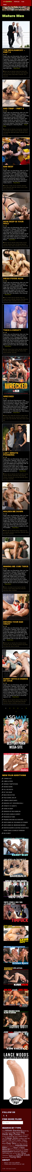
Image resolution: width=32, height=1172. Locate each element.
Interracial (24, 475)
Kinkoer (4, 187)
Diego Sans (22, 297)
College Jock (22, 530)
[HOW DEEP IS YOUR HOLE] (16, 206)
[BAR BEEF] (16, 151)
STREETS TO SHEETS (10, 806)
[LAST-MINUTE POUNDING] (16, 437)
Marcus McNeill (11, 350)
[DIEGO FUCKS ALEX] (16, 263)
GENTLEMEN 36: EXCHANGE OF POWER (16, 822)
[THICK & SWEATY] (16, 316)
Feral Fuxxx (18, 415)
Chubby (5, 349)
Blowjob (27, 1134)
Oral (16, 1150)
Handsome (18, 72)
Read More (17, 68)
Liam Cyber (17, 477)
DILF (26, 71)
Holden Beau (15, 475)
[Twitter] (3, 1115)
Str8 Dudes (5, 1153)
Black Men (22, 474)
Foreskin (5, 72)
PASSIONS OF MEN (9, 817)
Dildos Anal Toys (16, 1141)
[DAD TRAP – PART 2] (16, 93)
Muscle (10, 74)
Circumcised (10, 587)
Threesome (5, 1155)
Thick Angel (14, 352)
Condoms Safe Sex (24, 1138)
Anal (3, 1131)
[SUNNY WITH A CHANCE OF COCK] (16, 663)
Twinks (10, 1155)
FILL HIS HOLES (8, 789)
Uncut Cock (5, 76)
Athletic (5, 71)
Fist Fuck (26, 415)
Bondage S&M (5, 1136)
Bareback (18, 1130)
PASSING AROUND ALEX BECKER (13, 819)
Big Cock (9, 71)
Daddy (17, 71)
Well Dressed (5, 1157)
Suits (11, 1153)
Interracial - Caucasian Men (8, 477)
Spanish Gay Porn (21, 1151)
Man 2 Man (19, 1148)
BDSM (24, 1131)
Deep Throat (8, 1141)
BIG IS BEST (7, 833)
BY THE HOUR (8, 792)
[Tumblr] (6, 1115)
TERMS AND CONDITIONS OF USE (14, 1164)
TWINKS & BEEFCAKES (10, 800)
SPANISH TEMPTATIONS (11, 784)
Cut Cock (15, 587)
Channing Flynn (19, 129)
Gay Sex (9, 72)
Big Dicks (14, 71)
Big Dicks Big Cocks (13, 1133)
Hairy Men (13, 72)
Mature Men (5, 74)
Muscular (12, 1150)
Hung (22, 72)
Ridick (13, 245)
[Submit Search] (3, 1122)
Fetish (22, 415)
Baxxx (9, 415)
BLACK (17, 474)
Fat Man (16, 349)
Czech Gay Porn (9, 1140)
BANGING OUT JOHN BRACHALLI (13, 803)
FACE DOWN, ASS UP (10, 797)
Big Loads (23, 1134)
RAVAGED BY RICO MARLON (12, 811)
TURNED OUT (8, 778)
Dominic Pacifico (6, 130)
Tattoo (19, 1153)
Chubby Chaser (11, 349)
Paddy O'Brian (15, 74)
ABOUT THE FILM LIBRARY (12, 1162)
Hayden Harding (11, 588)
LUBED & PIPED (8, 781)
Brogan (17, 530)
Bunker (17, 699)
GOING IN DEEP (8, 808)
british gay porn (13, 1136)
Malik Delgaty (18, 701)
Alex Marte (6, 185)
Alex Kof (6, 297)
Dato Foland (21, 71)
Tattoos (23, 1153)
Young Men (15, 1157)
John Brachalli (18, 244)
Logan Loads (9, 418)
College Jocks (11, 1138)
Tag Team (15, 1153)
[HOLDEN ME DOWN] (16, 496)
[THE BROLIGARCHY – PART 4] (16, 34)
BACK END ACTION (9, 795)
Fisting (10, 417)
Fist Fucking (5, 417)
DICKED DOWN (8, 786)
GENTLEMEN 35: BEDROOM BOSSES (15, 825)
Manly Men (26, 72)
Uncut (25, 74)
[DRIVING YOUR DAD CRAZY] (16, 607)
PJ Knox (22, 187)
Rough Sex (21, 1150)
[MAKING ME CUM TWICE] (16, 551)
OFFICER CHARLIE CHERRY (12, 814)
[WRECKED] (16, 375)
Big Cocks (8, 1133)
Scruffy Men (20, 74)
